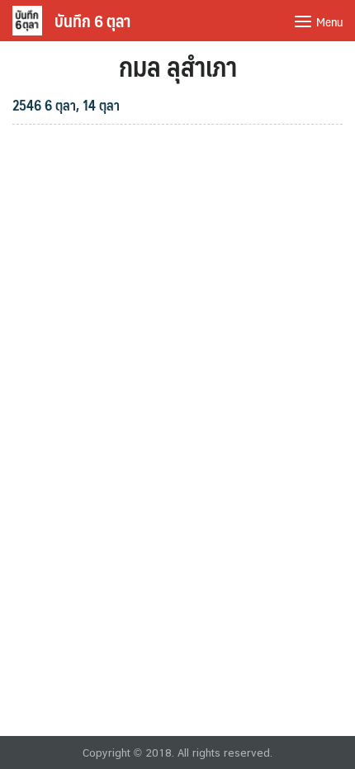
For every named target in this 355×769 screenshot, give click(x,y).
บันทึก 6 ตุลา (92, 21)
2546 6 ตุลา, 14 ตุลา (66, 104)
